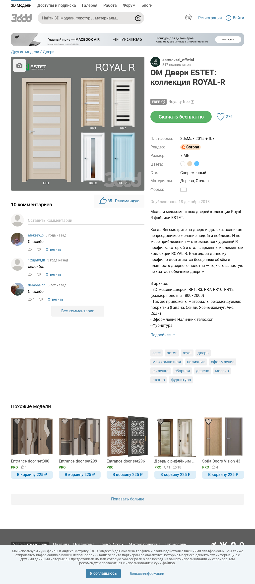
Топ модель (175, 544)
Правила (61, 544)
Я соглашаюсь (103, 573)
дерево (202, 370)
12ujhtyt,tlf (36, 260)
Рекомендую (123, 201)
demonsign (37, 285)
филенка (160, 370)
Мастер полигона (144, 544)
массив (222, 370)
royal (187, 352)
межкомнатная (166, 361)
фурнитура (181, 379)
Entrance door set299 (78, 461)
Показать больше (127, 499)
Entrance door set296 (126, 461)
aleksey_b (36, 235)
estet (156, 352)
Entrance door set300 (30, 461)
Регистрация (210, 17)
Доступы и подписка (56, 5)
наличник (196, 361)
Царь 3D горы (112, 544)
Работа (110, 5)
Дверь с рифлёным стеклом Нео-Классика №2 (174, 461)
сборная (182, 370)
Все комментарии (77, 311)
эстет (172, 352)
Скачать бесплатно (181, 117)
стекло (158, 379)
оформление (222, 361)
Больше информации (147, 574)
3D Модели (21, 5)
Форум (129, 5)
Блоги (146, 5)
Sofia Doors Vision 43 (221, 461)
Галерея (89, 5)
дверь (203, 352)
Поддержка (84, 544)
